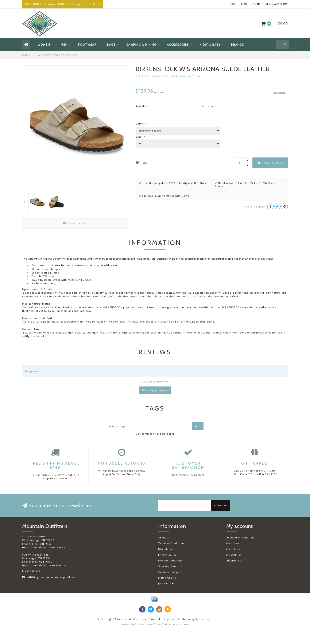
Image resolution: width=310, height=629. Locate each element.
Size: (140, 136)
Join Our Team (167, 583)
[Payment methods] (154, 599)
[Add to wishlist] (137, 163)
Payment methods (170, 560)
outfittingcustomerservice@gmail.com (51, 577)
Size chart (77, 223)
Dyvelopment (204, 619)
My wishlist (233, 554)
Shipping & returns (170, 566)
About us (164, 537)
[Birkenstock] (279, 92)
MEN (64, 44)
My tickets (233, 549)
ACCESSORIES (178, 44)
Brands (237, 44)
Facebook (185, 624)
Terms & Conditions (171, 543)
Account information (240, 537)
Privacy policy (167, 554)
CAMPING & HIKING (141, 44)
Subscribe (220, 505)
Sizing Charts (167, 577)
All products (234, 560)
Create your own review (185, 76)
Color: (141, 123)
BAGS (111, 44)
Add (197, 426)
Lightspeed (171, 619)
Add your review (156, 390)
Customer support (170, 571)
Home (26, 55)
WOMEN (44, 44)
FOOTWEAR (87, 44)
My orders (232, 543)
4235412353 (32, 571)
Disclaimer (165, 549)
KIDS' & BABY (210, 44)
